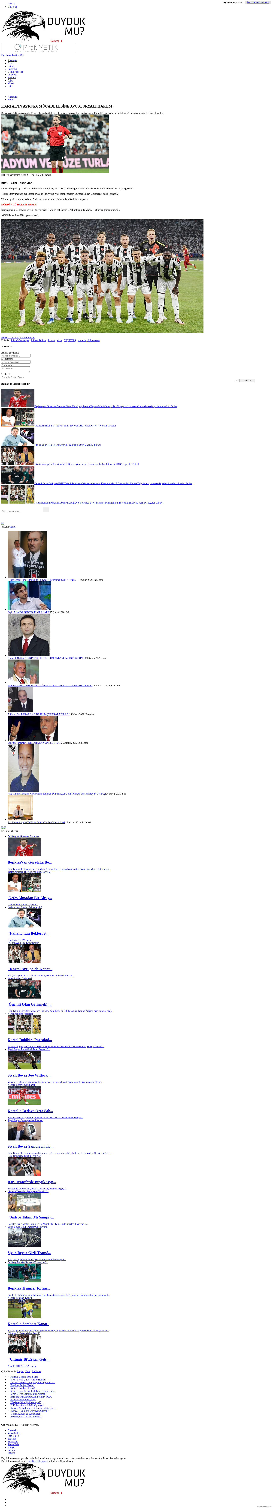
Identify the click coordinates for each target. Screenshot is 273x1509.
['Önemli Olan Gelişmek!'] (24, 997)
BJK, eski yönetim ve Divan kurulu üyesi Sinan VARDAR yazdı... (41, 975)
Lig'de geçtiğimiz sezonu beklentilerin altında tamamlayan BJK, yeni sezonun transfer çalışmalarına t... (59, 1295)
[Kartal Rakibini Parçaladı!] (24, 1033)
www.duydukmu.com (89, 340)
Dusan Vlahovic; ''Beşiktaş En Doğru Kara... (32, 1382)
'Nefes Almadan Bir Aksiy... (30, 898)
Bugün (20, 1371)
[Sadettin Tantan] (33, 740)
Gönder (247, 380)
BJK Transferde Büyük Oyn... (32, 1182)
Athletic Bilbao (38, 340)
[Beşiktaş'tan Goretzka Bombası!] (24, 855)
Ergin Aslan (13, 612)
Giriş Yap (12, 6)
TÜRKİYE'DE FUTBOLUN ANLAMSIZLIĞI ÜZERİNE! (54, 658)
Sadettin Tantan (15, 742)
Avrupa (51, 340)
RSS (21, 55)
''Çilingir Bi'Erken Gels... (28, 1359)
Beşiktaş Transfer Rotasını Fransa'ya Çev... (31, 1396)
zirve (59, 340)
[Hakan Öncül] (27, 577)
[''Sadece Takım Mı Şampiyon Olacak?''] (24, 1210)
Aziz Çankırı (14, 793)
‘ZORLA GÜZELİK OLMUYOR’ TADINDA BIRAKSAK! (61, 685)
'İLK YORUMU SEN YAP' (258, 2)
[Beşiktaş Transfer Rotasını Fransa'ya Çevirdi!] (24, 1281)
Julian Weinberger (20, 340)
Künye (11, 1447)
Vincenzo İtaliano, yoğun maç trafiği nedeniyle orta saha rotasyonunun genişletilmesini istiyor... (55, 1082)
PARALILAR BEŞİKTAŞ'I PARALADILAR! (45, 714)
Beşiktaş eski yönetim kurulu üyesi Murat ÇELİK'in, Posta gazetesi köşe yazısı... (48, 1224)
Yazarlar (12, 1438)
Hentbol (12, 77)
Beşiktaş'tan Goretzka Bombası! (23, 836)
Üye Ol (11, 4)
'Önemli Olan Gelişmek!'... (29, 1004)
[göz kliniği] (38, 52)
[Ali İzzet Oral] (20, 711)
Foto (10, 86)
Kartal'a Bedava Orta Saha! (21, 1084)
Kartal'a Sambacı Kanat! (20, 1297)
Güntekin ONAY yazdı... (20, 940)
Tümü (12, 526)
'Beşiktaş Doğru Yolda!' (22, 1385)
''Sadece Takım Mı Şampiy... (31, 1217)
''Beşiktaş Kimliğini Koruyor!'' (25, 1402)
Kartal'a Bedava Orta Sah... (30, 1111)
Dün (27, 1371)
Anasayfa (12, 60)
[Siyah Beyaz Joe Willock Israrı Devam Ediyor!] (24, 1068)
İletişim (11, 1453)
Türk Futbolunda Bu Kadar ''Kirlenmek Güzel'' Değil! (48, 580)
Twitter (15, 55)
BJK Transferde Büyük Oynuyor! (24, 1156)
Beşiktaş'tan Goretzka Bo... (30, 862)
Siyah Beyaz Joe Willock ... (29, 1075)
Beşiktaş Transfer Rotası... (29, 1288)
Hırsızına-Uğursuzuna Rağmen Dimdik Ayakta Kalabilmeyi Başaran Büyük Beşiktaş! (63, 793)
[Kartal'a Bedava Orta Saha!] (24, 1104)
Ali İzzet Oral (14, 714)
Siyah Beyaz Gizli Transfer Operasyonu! (28, 1226)
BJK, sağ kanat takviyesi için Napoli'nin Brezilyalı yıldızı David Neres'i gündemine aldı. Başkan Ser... (58, 1330)
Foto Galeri (13, 1435)
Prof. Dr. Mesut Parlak (19, 685)
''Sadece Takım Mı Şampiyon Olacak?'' (29, 1411)
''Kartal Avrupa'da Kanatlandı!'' (23, 943)
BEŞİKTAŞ (70, 340)
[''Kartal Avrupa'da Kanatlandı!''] (24, 962)
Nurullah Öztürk (16, 658)
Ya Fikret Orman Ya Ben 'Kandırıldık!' (46, 822)
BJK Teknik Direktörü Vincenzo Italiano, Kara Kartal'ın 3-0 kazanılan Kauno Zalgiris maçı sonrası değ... (60, 1011)
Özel (10, 63)
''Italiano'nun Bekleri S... (28, 933)
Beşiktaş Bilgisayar (37, 1461)
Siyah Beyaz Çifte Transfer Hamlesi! (28, 1379)
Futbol (11, 66)
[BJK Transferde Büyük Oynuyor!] (24, 1175)
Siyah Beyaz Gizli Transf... (29, 1253)
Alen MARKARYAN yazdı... (23, 904)
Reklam (11, 1450)
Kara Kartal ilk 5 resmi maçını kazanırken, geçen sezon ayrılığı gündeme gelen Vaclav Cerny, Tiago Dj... (60, 1153)
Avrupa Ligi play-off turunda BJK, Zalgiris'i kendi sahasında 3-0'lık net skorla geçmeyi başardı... (56, 1046)
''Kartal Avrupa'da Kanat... (30, 969)
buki (269, 1506)
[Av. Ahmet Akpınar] (20, 819)
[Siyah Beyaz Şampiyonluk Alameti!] (24, 1139)
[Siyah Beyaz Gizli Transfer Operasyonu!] (24, 1246)
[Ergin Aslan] (29, 609)
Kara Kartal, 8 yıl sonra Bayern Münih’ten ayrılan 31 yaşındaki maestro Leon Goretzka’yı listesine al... (59, 869)
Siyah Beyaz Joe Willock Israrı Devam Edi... (32, 1391)
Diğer (10, 80)
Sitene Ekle (13, 1444)
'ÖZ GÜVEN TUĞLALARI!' (34, 612)
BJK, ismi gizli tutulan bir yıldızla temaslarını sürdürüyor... (37, 1259)
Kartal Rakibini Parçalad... (30, 1040)
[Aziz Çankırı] (23, 790)
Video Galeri (14, 1433)
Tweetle (12, 337)
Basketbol (13, 69)
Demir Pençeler (15, 71)
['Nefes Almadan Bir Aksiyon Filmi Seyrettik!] (24, 891)
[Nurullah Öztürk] (29, 655)
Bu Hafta (36, 1371)
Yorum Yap (29, 337)
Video (11, 83)
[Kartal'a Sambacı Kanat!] (24, 1317)
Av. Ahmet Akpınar (17, 822)
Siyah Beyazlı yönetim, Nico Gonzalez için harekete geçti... (37, 1188)
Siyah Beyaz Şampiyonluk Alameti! (25, 1120)
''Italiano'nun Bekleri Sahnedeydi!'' (25, 907)
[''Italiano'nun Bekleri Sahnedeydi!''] (24, 926)
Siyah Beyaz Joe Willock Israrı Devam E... (29, 1049)
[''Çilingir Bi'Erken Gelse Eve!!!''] (24, 1352)
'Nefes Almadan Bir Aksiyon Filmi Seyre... (29, 871)
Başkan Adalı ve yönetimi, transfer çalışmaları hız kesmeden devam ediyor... (45, 1117)
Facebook (6, 55)
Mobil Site (13, 1441)
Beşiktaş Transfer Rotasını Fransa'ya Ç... (28, 1262)
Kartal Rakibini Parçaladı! (20, 1013)
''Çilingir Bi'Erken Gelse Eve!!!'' (24, 1333)
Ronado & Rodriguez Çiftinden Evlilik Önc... (33, 1408)
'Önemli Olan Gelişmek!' (20, 978)
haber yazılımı (262, 1506)
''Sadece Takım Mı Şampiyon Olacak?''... (28, 1191)
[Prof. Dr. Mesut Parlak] (23, 682)
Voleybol (12, 74)
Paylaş (4, 337)
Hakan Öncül (14, 580)
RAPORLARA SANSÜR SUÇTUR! (42, 742)
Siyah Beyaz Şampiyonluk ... (30, 1146)
